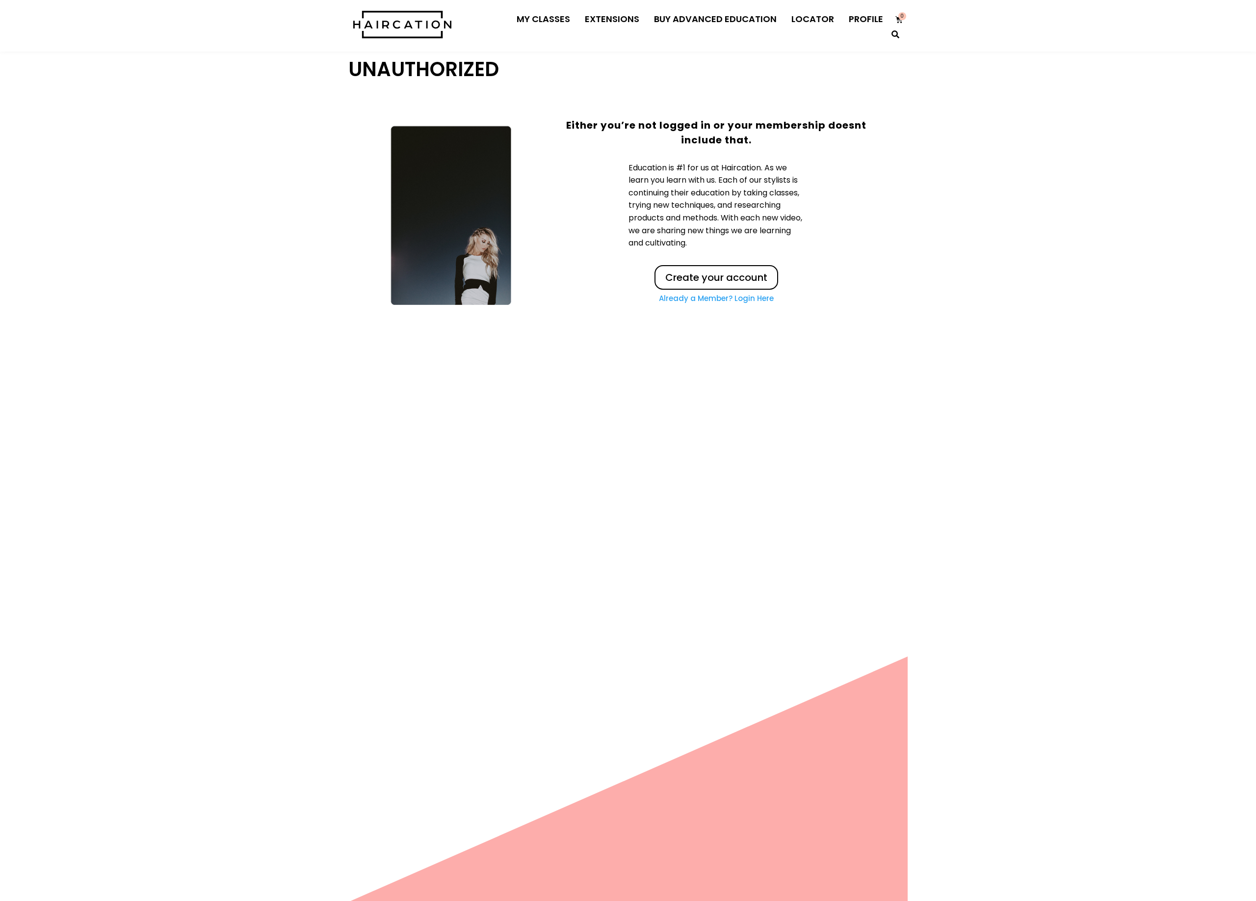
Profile (866, 40)
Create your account (716, 299)
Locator (812, 40)
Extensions (612, 40)
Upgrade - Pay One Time (734, 10)
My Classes (543, 40)
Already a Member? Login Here (716, 320)
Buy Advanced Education (715, 40)
